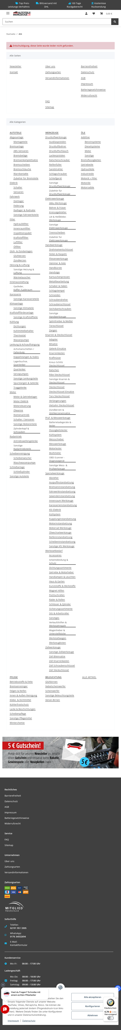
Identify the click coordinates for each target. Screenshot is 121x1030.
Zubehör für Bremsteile (26, 178)
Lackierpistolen (57, 155)
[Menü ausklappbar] (7, 12)
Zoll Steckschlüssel (59, 670)
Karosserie (15, 294)
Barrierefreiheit (89, 66)
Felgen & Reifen (18, 690)
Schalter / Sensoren (24, 419)
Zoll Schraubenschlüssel (62, 665)
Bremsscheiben (22, 164)
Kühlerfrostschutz (19, 704)
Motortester (55, 448)
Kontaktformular (18, 945)
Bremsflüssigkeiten (91, 159)
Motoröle (85, 182)
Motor (13, 392)
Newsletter (15, 66)
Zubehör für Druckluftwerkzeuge (59, 192)
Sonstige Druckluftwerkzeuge (59, 184)
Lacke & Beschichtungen (22, 709)
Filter (12, 219)
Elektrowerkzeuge (54, 198)
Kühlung (14, 321)
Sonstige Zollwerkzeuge (61, 651)
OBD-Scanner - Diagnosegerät (57, 459)
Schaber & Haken (58, 285)
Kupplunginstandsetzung (62, 518)
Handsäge (54, 272)
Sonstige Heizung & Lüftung (24, 271)
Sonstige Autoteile (19, 476)
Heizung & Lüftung (19, 264)
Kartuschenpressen (59, 276)
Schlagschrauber (58, 173)
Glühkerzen (20, 255)
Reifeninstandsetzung (60, 537)
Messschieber (56, 439)
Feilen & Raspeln (58, 254)
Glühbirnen (51, 681)
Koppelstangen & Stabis (26, 356)
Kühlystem (54, 514)
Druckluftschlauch (58, 150)
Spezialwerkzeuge (54, 473)
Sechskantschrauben (60, 308)
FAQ (47, 101)
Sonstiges (54, 617)
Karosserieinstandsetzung (63, 505)
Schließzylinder (22, 471)
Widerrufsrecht (89, 95)
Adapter (53, 339)
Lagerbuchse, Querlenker (21, 363)
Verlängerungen (57, 400)
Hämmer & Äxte (57, 263)
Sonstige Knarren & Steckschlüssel (59, 381)
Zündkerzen (20, 260)
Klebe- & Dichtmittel (20, 699)
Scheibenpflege (18, 713)
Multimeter (55, 452)
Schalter (18, 187)
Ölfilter (17, 246)
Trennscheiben (57, 232)
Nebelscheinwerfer (55, 686)
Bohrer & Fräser (57, 207)
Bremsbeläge (20, 155)
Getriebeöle (87, 164)
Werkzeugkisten (57, 642)
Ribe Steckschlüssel (59, 374)
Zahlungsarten (53, 72)
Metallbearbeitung (59, 281)
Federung (19, 205)
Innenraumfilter (22, 228)
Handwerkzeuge (53, 244)
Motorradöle (87, 187)
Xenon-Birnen (52, 699)
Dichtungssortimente (60, 567)
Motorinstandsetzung (60, 523)
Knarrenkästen (57, 353)
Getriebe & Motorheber (61, 572)
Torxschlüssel (56, 325)
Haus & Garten (57, 581)
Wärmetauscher (22, 277)
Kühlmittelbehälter (24, 330)
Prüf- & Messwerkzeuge (57, 417)
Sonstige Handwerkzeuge (57, 315)
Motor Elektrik (21, 401)
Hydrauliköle (87, 169)
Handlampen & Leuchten (62, 576)
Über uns (50, 66)
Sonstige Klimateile (24, 307)
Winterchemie (17, 722)
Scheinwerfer (52, 690)
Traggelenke (20, 387)
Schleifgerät (55, 178)
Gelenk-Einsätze (57, 348)
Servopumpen (21, 373)
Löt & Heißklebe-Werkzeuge (57, 218)
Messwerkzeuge (57, 443)
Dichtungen (20, 326)
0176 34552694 (18, 936)
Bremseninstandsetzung (62, 486)
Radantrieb (16, 436)
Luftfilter (18, 242)
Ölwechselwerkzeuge (60, 532)
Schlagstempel (57, 290)
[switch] (110, 1018)
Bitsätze (53, 343)
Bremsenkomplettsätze (26, 159)
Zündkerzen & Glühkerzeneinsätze (59, 411)
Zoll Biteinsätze (57, 656)
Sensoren (18, 191)
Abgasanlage (16, 137)
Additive (85, 137)
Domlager (19, 201)
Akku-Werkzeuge (58, 203)
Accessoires (55, 555)
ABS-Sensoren (21, 150)
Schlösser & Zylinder (60, 604)
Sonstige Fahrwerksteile (26, 214)
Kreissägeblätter (57, 212)
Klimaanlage (16, 303)
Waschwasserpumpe (24, 462)
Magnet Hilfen (56, 590)
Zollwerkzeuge (52, 647)
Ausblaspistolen (57, 141)
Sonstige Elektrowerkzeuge (58, 226)
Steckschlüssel (56, 387)
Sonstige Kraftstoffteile (26, 317)
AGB (83, 77)
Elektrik (13, 182)
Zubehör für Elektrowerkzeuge (58, 239)
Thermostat (20, 335)
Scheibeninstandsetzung (62, 541)
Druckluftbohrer (57, 146)
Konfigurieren (92, 1006)
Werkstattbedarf (54, 550)
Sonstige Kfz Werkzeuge (61, 546)
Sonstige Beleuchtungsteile (59, 695)
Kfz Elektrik (55, 509)
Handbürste (55, 267)
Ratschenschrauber (59, 159)
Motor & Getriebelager (25, 396)
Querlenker (20, 369)
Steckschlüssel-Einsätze (61, 391)
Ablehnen (92, 1015)
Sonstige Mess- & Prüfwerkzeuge (58, 467)
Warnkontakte (21, 173)
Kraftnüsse (55, 357)
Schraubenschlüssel (59, 304)
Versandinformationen (57, 77)
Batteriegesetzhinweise (93, 89)
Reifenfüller (55, 164)
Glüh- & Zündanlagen (21, 251)
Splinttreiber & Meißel (61, 321)
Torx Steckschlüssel (59, 396)
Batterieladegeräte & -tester (60, 424)
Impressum (87, 83)
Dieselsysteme (92, 146)
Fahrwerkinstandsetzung (62, 491)
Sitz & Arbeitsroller (59, 613)
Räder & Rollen (57, 599)
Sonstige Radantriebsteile (22, 447)
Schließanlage (17, 467)
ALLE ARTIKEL (89, 677)
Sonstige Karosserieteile (26, 298)
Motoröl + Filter (89, 178)
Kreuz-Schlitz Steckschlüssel (56, 364)
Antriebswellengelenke (26, 440)
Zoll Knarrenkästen (59, 660)
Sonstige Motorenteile (25, 423)
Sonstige (89, 155)
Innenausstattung (19, 281)
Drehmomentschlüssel (61, 249)
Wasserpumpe (21, 339)
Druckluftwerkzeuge (55, 137)
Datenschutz (87, 72)
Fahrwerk (15, 196)
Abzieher (54, 477)
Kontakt (14, 72)
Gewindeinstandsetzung (62, 495)
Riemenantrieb (21, 414)
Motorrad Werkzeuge (60, 527)
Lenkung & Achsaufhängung (25, 344)
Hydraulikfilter (21, 223)
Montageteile (20, 141)
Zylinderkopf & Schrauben (21, 430)
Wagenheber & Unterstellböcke (57, 632)
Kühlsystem (55, 434)
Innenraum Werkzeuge (61, 500)
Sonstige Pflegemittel (21, 718)
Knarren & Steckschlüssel (58, 334)
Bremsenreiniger (19, 686)
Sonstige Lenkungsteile (26, 378)
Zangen (53, 330)
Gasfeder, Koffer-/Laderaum (23, 288)
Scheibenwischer (23, 457)
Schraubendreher (58, 299)
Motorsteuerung (22, 405)
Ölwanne (18, 410)
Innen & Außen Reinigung (23, 695)
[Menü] (116, 999)
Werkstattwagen (57, 638)
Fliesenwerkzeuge (58, 258)
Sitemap (49, 106)
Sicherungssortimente (60, 608)
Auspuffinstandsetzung (61, 482)
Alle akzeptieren (92, 997)
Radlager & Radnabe (24, 210)
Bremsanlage (17, 146)
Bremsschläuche (22, 169)
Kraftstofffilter (21, 237)
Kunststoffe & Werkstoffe (62, 585)
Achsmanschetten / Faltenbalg (24, 350)
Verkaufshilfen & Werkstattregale (58, 624)
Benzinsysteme (93, 141)
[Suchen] (114, 21)
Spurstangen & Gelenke (26, 382)
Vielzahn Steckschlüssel (61, 405)
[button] (86, 13)
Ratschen (54, 370)
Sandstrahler (56, 169)
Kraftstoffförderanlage (21, 312)
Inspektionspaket (23, 232)
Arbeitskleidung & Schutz (58, 561)
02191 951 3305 (18, 928)
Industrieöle (87, 173)
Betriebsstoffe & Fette (21, 681)
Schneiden (54, 295)
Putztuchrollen (57, 595)
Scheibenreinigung (20, 453)
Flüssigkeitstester (58, 430)
